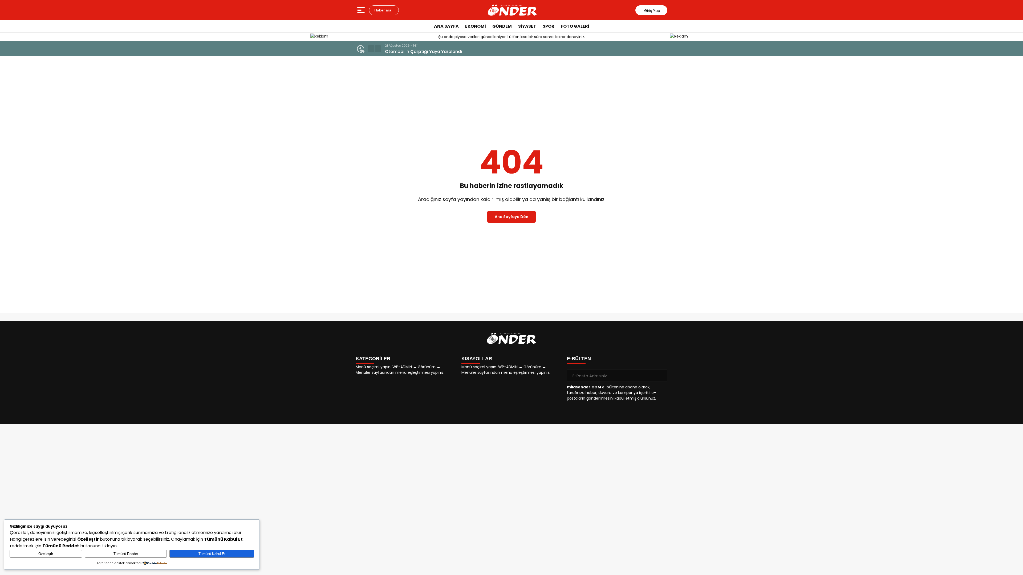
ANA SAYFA (446, 26)
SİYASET (527, 26)
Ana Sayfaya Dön (511, 216)
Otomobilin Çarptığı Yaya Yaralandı (423, 51)
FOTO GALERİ (575, 26)
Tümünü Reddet (125, 554)
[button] (371, 48)
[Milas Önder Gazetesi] (512, 10)
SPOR (548, 26)
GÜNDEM (502, 26)
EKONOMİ (475, 26)
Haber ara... (384, 10)
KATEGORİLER (373, 358)
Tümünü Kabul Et (211, 554)
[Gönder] (661, 375)
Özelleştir (45, 554)
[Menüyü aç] (362, 10)
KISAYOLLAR (476, 358)
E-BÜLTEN (579, 358)
